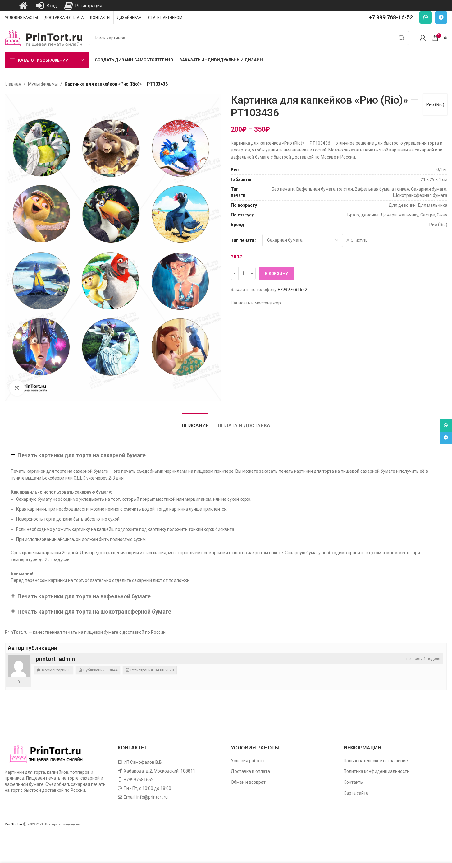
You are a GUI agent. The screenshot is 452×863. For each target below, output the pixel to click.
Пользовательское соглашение (376, 760)
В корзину (276, 273)
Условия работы (247, 760)
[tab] (195, 422)
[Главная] (23, 5)
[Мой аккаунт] (423, 38)
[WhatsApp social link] (425, 17)
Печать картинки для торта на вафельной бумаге (84, 596)
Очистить (359, 240)
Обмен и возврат (248, 782)
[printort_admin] (19, 666)
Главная (13, 83)
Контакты (353, 782)
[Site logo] (43, 37)
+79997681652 (292, 289)
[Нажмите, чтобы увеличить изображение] (17, 388)
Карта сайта (356, 793)
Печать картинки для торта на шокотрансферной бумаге (94, 611)
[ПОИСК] (402, 38)
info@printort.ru (152, 797)
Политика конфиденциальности (376, 771)
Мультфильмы (43, 83)
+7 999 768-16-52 (391, 17)
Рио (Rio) (435, 104)
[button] (226, 455)
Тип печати (242, 240)
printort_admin (55, 659)
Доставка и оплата (250, 771)
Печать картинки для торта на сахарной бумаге (81, 455)
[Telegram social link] (441, 17)
